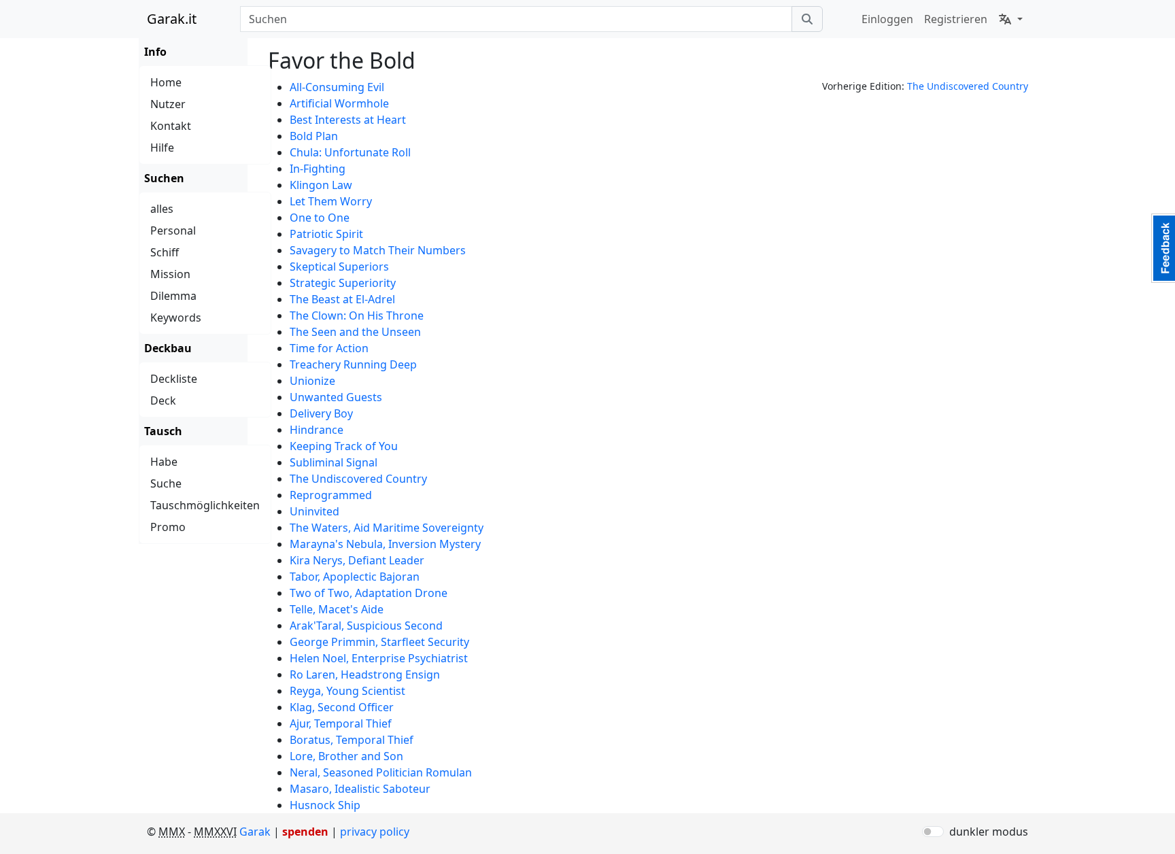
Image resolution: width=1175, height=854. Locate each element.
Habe (163, 461)
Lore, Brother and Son (346, 756)
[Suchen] (807, 19)
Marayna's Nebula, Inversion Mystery (385, 543)
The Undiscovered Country (967, 86)
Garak (255, 831)
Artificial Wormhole (339, 103)
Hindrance (316, 429)
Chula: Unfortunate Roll (350, 152)
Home (166, 82)
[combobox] (515, 19)
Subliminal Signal (333, 462)
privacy (374, 831)
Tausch (163, 431)
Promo (168, 526)
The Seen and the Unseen (355, 331)
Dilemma (173, 295)
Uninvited (314, 511)
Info (155, 51)
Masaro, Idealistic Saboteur (360, 788)
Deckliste (173, 378)
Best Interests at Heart (348, 119)
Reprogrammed (331, 495)
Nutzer (168, 104)
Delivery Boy (321, 413)
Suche (166, 483)
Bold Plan (314, 136)
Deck (163, 400)
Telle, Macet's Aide (337, 609)
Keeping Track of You (344, 446)
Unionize (312, 380)
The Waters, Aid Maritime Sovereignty (386, 527)
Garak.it (172, 19)
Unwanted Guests (336, 397)
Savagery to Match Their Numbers (378, 250)
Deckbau (168, 348)
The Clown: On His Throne (357, 315)
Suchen (164, 178)
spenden (305, 831)
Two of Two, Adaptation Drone (368, 592)
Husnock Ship (325, 805)
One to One (320, 217)
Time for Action (329, 348)
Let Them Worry (331, 201)
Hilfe (162, 147)
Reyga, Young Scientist (347, 690)
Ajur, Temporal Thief (341, 723)
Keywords (175, 317)
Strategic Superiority (343, 282)
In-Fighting (317, 168)
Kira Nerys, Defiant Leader (357, 560)
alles (161, 208)
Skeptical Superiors (339, 266)
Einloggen (887, 19)
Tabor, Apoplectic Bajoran (355, 576)
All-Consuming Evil (337, 87)
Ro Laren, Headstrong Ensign (365, 674)
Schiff (164, 252)
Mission (170, 274)
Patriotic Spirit (326, 233)
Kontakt (170, 125)
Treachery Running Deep (353, 364)
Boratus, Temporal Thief (351, 739)
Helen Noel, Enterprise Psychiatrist (379, 658)
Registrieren (955, 19)
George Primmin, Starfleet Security (379, 641)
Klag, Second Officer (342, 707)
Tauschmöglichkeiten (205, 505)
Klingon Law (321, 184)
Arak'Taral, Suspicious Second (366, 625)
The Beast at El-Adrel (342, 299)
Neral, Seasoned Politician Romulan (381, 772)
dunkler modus (988, 831)
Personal (173, 230)
